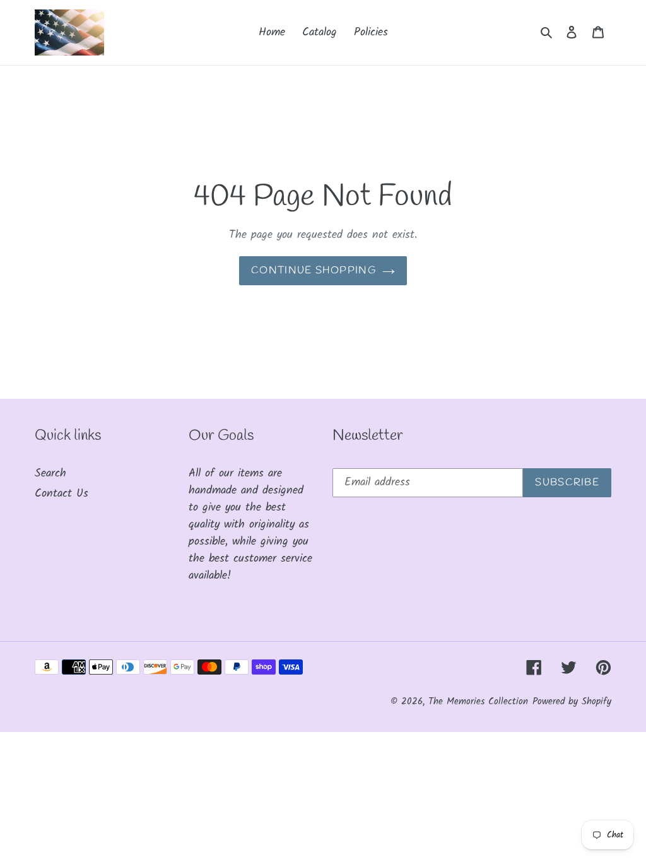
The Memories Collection (478, 701)
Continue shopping (313, 270)
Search (50, 473)
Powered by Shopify (571, 701)
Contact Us (61, 494)
